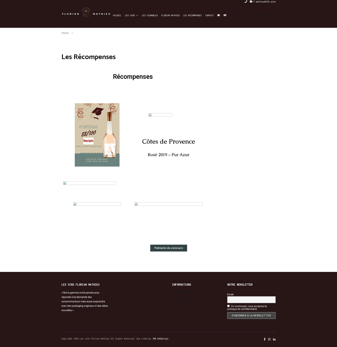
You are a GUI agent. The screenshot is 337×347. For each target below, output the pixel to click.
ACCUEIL (117, 15)
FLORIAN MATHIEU (170, 15)
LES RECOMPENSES (192, 15)
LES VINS (130, 15)
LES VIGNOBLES (150, 15)
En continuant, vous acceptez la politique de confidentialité (247, 307)
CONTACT (209, 15)
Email (230, 294)
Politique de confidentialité (187, 298)
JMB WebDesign (160, 338)
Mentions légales (181, 292)
